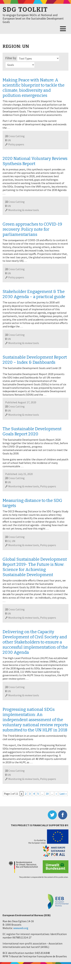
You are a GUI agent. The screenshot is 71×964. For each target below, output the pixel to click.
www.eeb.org (20, 928)
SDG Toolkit (25, 9)
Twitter (53, 815)
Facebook (63, 815)
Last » (63, 793)
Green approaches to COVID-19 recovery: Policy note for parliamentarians (32, 229)
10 (47, 793)
